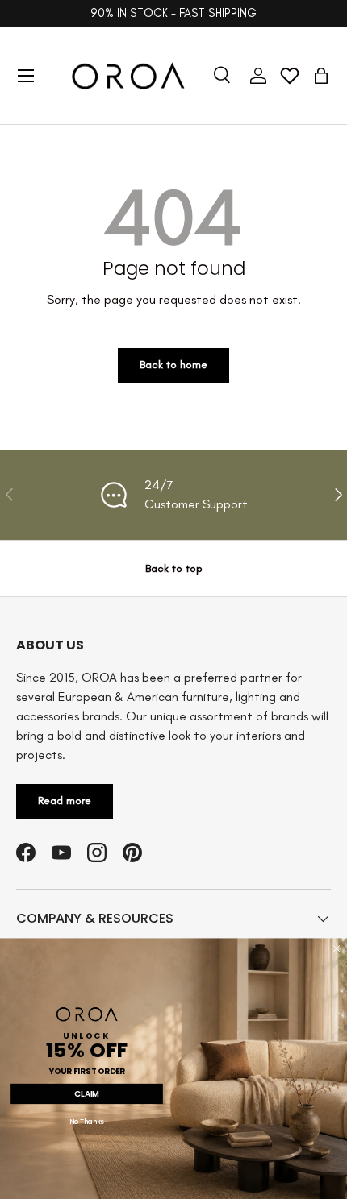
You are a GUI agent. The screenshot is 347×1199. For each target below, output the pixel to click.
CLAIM (86, 1093)
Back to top (174, 568)
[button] (321, 75)
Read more (64, 800)
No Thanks (86, 1122)
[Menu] (26, 75)
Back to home (173, 364)
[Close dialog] (336, 948)
